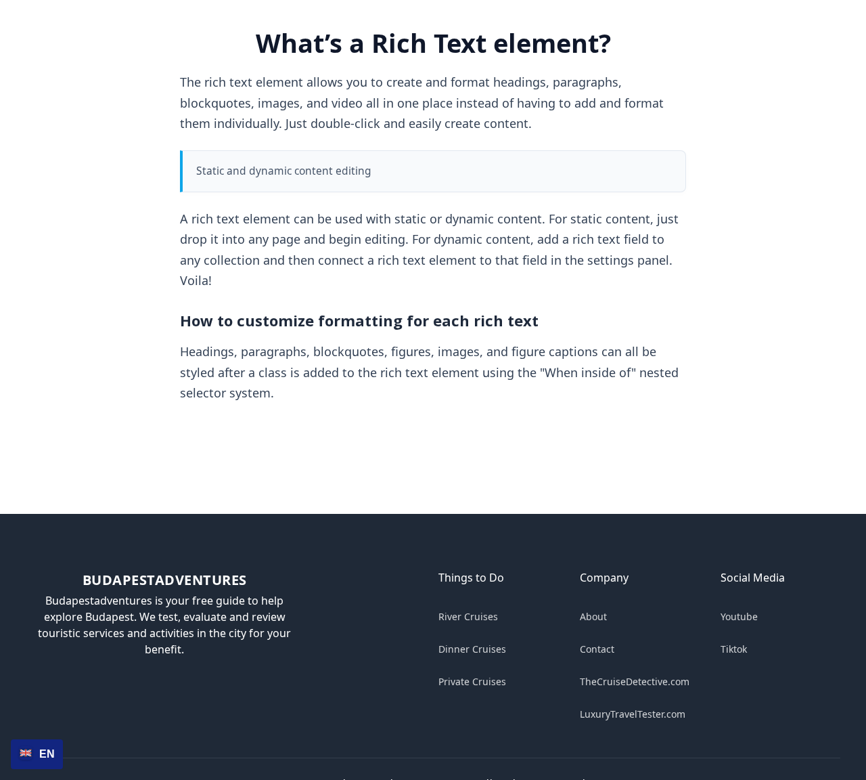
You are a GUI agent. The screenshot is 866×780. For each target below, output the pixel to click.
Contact (597, 649)
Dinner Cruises (472, 649)
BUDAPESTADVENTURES (165, 580)
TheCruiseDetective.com (634, 681)
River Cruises (468, 616)
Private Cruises (472, 681)
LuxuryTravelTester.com (632, 714)
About (593, 616)
